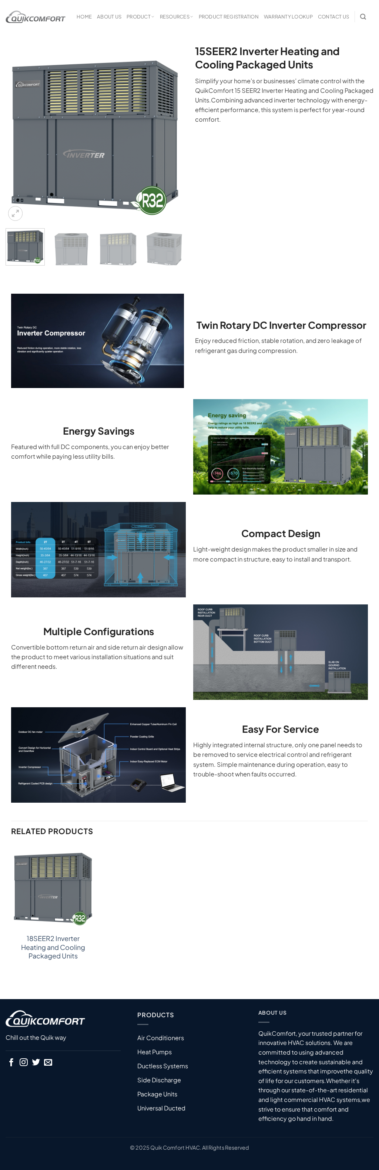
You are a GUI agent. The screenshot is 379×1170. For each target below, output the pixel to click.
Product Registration (229, 16)
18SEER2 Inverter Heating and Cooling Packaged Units (53, 947)
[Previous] (18, 133)
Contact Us (333, 16)
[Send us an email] (48, 1063)
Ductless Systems (162, 1066)
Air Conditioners (160, 1038)
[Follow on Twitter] (36, 1063)
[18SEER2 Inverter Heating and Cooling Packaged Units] (53, 887)
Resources (175, 16)
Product (139, 16)
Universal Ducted (161, 1108)
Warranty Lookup (288, 16)
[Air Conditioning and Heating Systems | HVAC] (36, 16)
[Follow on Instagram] (24, 1063)
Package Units (157, 1094)
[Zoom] (15, 213)
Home (84, 16)
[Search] (363, 17)
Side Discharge (159, 1080)
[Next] (171, 133)
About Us (109, 16)
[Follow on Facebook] (11, 1063)
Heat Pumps (154, 1052)
